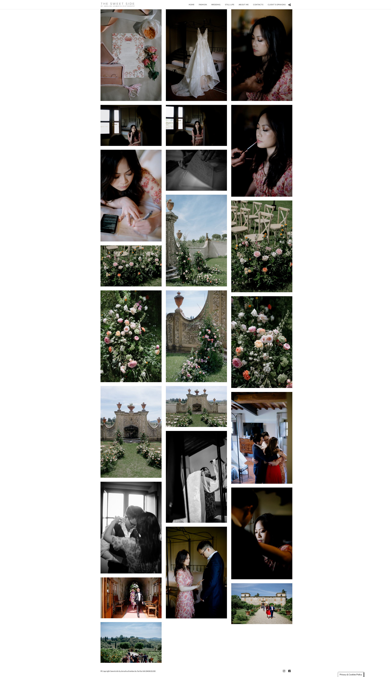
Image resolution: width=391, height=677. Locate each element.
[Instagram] (284, 671)
